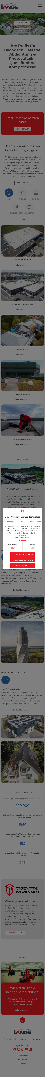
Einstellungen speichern (22, 560)
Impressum (22, 540)
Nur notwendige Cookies (22, 554)
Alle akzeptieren (23, 565)
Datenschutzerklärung (22, 537)
